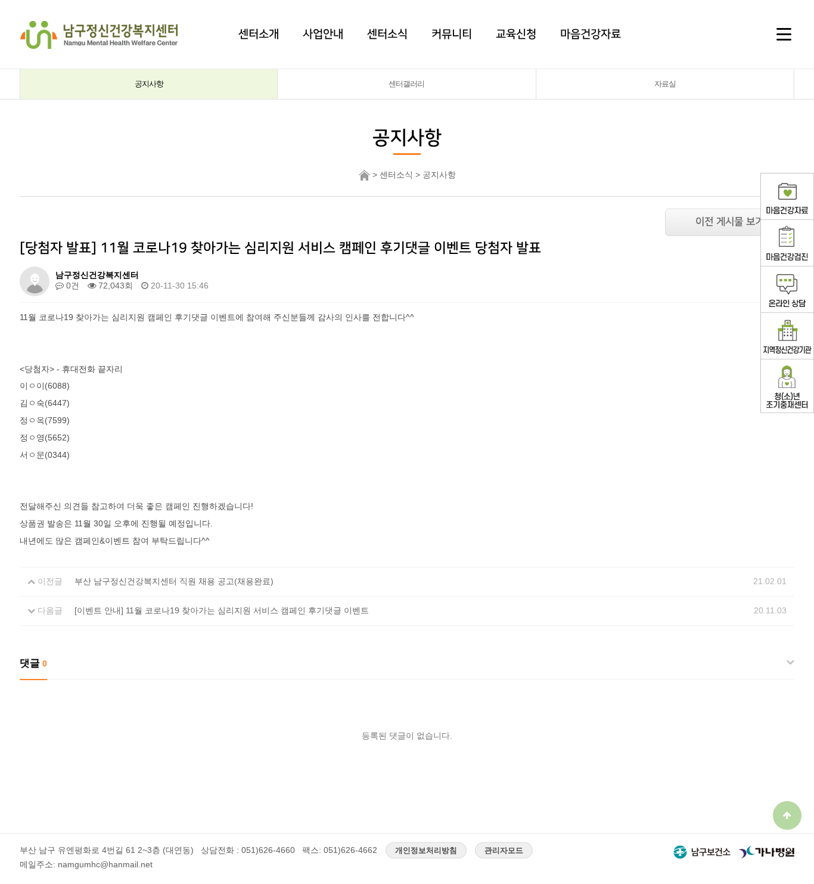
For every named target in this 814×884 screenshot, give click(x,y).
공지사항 (149, 83)
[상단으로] (787, 815)
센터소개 (258, 34)
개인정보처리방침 (426, 850)
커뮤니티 (451, 34)
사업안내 (323, 34)
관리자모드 (503, 850)
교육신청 (516, 34)
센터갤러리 (406, 83)
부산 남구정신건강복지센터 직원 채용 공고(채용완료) (174, 581)
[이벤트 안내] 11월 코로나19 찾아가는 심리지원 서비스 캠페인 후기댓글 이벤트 (221, 610)
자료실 (665, 83)
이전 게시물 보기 (729, 221)
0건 (71, 285)
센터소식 (387, 34)
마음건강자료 (590, 34)
